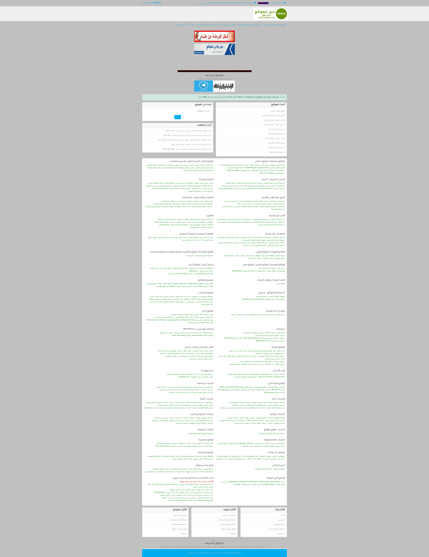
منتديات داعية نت (206, 390)
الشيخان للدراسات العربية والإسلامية (232, 189)
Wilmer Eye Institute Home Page (232, 387)
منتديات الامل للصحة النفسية (169, 405)
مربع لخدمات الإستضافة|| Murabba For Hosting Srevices (263, 299)
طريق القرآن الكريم (278, 111)
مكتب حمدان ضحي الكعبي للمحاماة (180, 165)
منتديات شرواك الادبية (276, 403)
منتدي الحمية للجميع (176, 408)
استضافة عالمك (262, 297)
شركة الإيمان (208, 469)
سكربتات (280, 329)
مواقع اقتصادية (206, 452)
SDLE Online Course (162, 446)
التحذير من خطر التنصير (231, 207)
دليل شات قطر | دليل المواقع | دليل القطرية (203, 553)
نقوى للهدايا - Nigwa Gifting (275, 485)
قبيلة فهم (209, 472)
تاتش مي (281, 520)
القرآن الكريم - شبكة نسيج (275, 139)
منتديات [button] (192, 25)
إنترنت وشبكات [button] (229, 25)
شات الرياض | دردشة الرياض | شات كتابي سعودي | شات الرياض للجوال (186, 495)
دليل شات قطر (278, 3)
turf (202, 240)
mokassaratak (264, 482)
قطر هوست (160, 287)
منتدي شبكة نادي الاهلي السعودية (251, 421)
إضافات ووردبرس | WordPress (198, 329)
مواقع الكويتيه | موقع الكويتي (270, 252)
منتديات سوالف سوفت (204, 418)
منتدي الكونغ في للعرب (276, 423)
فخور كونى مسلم (229, 515)
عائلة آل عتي (159, 472)
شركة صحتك (273, 387)
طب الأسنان (279, 371)
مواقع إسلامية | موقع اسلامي (269, 161)
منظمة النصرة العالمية (250, 207)
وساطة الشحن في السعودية (202, 297)
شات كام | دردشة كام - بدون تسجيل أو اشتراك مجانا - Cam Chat (187, 136)
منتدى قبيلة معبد (196, 469)
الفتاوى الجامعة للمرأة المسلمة (170, 220)
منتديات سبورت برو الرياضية (245, 423)
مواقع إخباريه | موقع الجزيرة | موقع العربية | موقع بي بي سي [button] (223, 3)
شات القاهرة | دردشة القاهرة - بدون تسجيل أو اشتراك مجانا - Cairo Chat (184, 140)
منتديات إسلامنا (175, 393)
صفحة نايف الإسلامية (160, 189)
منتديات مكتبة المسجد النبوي (171, 390)
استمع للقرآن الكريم (277, 152)
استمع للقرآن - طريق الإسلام (274, 125)
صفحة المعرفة (265, 456)
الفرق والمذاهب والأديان (273, 198)
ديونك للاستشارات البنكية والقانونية (161, 456)
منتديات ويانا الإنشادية (191, 390)
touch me (259, 354)
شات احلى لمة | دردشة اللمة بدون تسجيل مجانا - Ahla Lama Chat (187, 149)
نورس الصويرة (208, 320)
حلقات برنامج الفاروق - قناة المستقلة (271, 243)
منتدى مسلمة (198, 387)
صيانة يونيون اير (279, 525)
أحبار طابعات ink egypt (242, 485)
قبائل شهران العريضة (161, 469)
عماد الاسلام (208, 171)
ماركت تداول (187, 459)
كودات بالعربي (192, 287)
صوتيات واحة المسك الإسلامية (254, 240)
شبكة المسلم (152, 165)
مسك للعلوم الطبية (228, 525)
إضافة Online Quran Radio (181, 336)
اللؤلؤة (271, 256)
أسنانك (282, 374)
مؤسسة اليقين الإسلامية (171, 207)
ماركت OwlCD (203, 287)
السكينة (210, 220)
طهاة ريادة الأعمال (163, 444)
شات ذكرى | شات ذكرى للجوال (240, 351)
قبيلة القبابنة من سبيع (195, 472)
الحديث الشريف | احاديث (273, 179)
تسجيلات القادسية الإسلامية (202, 207)
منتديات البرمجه (206, 430)
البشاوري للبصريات (260, 387)
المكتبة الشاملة (244, 220)
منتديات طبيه (207, 399)
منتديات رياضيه (277, 414)
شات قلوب (200, 490)
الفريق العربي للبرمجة (160, 421)
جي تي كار (224, 482)
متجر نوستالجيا (193, 323)
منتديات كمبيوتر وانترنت (202, 414)
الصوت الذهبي (186, 204)
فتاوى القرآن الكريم (161, 222)
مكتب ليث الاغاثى (155, 302)
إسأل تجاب (280, 268)
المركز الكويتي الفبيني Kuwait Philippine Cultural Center (265, 168)
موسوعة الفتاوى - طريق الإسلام (201, 228)
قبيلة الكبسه (181, 472)
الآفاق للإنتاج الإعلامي (153, 207)
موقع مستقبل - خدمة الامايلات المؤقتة (198, 299)
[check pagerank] (214, 541)
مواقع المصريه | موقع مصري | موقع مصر (264, 265)
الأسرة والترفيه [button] (215, 25)
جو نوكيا (233, 534)
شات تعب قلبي (204, 79)
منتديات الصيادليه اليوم (195, 403)
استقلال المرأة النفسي (276, 529)
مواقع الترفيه (278, 347)
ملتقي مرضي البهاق (205, 405)
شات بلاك (243, 547)
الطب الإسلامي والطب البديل (199, 347)
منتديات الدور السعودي (264, 418)
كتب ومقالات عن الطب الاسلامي (177, 356)
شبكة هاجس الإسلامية (227, 520)
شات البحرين (227, 79)
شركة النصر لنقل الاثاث (266, 268)
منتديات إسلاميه (205, 383)
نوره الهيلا (248, 387)
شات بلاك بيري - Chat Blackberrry (166, 493)
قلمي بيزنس (197, 459)
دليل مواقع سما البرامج (237, 459)
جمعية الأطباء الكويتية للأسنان (245, 377)
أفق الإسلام (230, 183)
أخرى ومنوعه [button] (181, 25)
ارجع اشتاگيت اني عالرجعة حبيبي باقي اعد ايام (268, 364)
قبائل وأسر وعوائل (204, 465)
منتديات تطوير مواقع (274, 430)
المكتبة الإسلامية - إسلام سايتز (229, 222)
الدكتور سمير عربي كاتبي (204, 374)
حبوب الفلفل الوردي (196, 238)
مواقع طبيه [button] (202, 25)
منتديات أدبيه (278, 399)
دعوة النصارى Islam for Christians (272, 173)
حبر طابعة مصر (207, 305)
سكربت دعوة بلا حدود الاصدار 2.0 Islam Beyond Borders (264, 338)
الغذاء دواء (162, 351)
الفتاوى (210, 216)
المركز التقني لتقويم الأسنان (259, 374)
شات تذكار (196, 240)
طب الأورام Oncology (225, 390)
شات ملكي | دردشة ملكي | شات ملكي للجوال (196, 493)
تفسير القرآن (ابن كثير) (276, 129)
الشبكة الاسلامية (278, 209)
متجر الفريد (258, 446)
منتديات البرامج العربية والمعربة (201, 423)
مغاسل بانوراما (268, 446)
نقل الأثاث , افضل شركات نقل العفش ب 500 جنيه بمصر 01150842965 (258, 271)
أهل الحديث (243, 186)
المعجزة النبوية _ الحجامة (169, 354)
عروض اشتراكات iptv (277, 362)
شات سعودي (203, 547)
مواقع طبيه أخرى (276, 383)
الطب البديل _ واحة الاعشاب (202, 351)
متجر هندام (264, 165)
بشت (282, 482)
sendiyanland (233, 482)
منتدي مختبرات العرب (177, 403)
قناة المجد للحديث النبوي (275, 186)
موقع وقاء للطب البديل (204, 354)
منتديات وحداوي (233, 418)
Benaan (210, 456)
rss (152, 3)
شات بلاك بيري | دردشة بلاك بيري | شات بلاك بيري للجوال (181, 333)
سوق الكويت (280, 256)
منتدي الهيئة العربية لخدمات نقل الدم (199, 408)
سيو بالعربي (190, 302)
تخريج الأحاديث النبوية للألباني (274, 183)
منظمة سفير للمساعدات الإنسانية (200, 256)
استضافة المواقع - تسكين (271, 293)
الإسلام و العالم (279, 204)
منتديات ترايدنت (175, 418)
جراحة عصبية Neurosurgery (274, 393)
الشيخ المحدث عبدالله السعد (180, 189)
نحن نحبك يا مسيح (232, 201)
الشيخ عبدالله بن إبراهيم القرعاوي (200, 186)
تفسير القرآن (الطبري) (276, 134)
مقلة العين (209, 403)
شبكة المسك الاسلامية (183, 387)
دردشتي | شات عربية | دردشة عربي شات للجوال (179, 498)
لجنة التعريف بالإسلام (236, 168)
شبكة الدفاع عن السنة (263, 204)
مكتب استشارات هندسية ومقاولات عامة (191, 456)
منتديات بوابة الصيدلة (189, 405)
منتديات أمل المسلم (189, 393)
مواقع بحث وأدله (276, 452)
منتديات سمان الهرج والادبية (239, 403)
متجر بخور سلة (164, 238)
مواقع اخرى (208, 311)
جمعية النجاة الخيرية (277, 171)
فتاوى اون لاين (195, 225)
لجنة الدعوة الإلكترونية (260, 171)
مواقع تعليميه (206, 440)
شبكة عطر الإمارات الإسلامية (228, 238)
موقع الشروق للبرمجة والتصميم (200, 434)
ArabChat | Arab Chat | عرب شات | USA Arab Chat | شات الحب (190, 274)
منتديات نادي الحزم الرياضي (275, 421)
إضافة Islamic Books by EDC (202, 336)
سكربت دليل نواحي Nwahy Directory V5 (270, 341)
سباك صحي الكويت (247, 256)
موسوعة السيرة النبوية (256, 186)
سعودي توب (191, 547)
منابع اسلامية (279, 225)
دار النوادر (281, 222)
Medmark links (184, 377)
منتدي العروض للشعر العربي (256, 405)
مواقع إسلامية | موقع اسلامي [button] (275, 25)
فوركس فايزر (177, 459)
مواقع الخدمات (206, 293)
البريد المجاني (278, 465)
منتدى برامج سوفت (176, 421)
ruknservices (253, 482)
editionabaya (275, 482)
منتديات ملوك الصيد (247, 418)
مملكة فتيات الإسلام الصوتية (251, 238)
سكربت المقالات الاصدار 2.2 (253, 333)
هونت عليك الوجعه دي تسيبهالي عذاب (253, 362)
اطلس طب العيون (263, 390)
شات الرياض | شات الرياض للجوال (182, 490)
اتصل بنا (251, 3)
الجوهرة (258, 256)
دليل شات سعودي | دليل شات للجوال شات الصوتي (265, 459)
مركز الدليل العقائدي (277, 165)
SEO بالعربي (208, 284)
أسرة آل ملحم (170, 472)
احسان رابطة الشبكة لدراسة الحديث (248, 183)
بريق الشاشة (269, 444)
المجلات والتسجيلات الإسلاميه (198, 198)
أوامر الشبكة (151, 284)
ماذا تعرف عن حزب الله (245, 204)
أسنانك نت (274, 374)
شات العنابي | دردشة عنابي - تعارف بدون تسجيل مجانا (191, 145)
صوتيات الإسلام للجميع (276, 240)
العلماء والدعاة (206, 179)
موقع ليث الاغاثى (278, 456)
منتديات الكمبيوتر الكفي (204, 421)
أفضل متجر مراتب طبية (159, 297)
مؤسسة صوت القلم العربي (227, 220)
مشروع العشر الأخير (265, 225)
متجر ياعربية (208, 238)
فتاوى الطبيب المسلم (177, 222)
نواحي (278, 284)
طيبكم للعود (254, 165)
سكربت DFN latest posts (233, 338)
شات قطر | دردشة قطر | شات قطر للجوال (195, 482)
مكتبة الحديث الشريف (229, 186)
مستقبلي (174, 444)
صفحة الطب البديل (187, 354)
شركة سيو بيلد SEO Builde (176, 287)
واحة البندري (259, 444)
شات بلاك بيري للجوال (230, 547)
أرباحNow (182, 444)
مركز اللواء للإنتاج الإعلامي (162, 204)
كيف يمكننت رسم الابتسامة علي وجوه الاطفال (165, 299)
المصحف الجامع (207, 168)
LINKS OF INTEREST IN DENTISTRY (271, 377)
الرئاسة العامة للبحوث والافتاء (194, 220)
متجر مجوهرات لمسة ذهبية (274, 354)
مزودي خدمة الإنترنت (275, 311)
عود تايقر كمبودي (257, 485)
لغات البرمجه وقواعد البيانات (271, 280)
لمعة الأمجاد (280, 444)
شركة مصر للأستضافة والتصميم (272, 434)
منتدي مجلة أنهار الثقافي (275, 408)
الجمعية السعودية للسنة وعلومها (260, 189)
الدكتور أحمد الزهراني (179, 186)
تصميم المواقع (206, 280)
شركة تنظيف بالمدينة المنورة (174, 302)
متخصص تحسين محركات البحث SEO (199, 317)
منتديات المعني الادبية (276, 405)
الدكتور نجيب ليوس (187, 374)
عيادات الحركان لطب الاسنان (237, 374)
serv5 (282, 284)
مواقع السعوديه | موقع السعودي (196, 234)
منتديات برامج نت (188, 418)
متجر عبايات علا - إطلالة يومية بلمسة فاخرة (268, 351)
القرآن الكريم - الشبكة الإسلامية (273, 116)
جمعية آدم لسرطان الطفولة (244, 390)
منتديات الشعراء (238, 405)
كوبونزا (155, 238)
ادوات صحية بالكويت (231, 256)
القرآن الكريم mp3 (153, 168)
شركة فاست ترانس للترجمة (202, 446)
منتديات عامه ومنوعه (274, 440)
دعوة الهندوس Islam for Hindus (239, 171)
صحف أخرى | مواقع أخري (201, 265)
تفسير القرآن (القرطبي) (276, 143)
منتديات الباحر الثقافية (256, 408)
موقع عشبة (171, 351)
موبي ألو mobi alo (206, 323)
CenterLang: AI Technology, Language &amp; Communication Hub (170, 320)
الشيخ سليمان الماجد (156, 183)
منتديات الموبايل (182, 423)
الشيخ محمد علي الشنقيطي (202, 189)
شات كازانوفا (181, 547)
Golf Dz (200, 444)
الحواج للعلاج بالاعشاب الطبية (201, 356)
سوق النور (176, 204)
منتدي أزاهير (224, 408)
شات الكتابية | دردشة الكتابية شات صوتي (193, 478)
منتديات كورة (261, 423)
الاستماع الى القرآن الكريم (203, 165)
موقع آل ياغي (149, 472)
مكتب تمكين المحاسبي (179, 238)
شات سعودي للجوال (205, 498)
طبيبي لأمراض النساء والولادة (202, 377)
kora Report (208, 268)
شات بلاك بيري (262, 547)
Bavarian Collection (247, 444)
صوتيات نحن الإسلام (248, 243)
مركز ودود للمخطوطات (260, 220)
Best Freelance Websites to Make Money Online (185, 284)
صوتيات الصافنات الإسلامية (274, 238)
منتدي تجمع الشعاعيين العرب (156, 403)
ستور (150, 238)
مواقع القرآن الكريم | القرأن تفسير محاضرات (191, 161)
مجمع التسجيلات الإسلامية (202, 204)
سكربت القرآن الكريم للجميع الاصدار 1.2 (234, 165)
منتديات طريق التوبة (205, 393)
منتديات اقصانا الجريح (165, 387)
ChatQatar (146, 3)
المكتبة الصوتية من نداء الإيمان (254, 246)
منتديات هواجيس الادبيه (239, 408)
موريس (282, 387)
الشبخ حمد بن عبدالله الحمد (175, 183)
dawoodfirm (243, 482)
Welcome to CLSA (278, 390)
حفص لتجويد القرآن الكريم (193, 171)
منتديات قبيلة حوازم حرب (179, 469)
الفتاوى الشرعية (207, 225)
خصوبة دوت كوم (173, 374)
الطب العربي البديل (184, 351)
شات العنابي (216, 79)
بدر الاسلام (162, 165)
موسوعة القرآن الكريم (169, 168)
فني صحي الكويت (268, 258)
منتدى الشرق (190, 421)
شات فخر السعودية (168, 547)
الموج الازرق (280, 258)
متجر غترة (281, 534)
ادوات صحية (280, 446)
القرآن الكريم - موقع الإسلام (274, 120)
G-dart (165, 284)
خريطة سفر (187, 240)
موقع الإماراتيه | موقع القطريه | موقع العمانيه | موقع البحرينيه (182, 252)
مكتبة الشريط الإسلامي (276, 246)
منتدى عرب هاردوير (161, 418)
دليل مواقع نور (221, 459)
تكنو (263, 256)
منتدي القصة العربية (259, 403)
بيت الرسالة (186, 207)
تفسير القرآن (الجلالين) (276, 148)
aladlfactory (193, 271)
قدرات (194, 444)
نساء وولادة (207, 371)
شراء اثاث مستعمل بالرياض (179, 297)
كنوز (267, 256)
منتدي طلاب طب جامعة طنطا (155, 408)
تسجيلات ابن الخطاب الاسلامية (174, 201)
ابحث (178, 117)
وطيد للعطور (235, 364)
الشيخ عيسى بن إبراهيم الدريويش (200, 191)
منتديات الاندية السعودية (228, 421)
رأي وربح (199, 320)
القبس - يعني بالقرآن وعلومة (189, 168)
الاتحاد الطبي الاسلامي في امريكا (201, 359)
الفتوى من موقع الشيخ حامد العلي (200, 222)
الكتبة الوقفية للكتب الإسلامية (253, 222)
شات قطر (252, 547)
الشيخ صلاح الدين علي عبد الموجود (158, 186)
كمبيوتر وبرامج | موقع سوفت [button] (249, 25)
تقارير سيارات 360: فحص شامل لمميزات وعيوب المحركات (191, 315)
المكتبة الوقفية (271, 222)
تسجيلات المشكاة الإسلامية (229, 243)
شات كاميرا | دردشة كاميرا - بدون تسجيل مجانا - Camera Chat (188, 131)
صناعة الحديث (279, 189)
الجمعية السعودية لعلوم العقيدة (272, 207)
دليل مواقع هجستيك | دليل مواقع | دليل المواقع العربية (238, 456)
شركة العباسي (222, 444)
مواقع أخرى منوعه (276, 478)
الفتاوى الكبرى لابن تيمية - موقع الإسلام (174, 225)
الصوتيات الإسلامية (275, 234)
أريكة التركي (209, 240)
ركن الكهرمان (245, 364)
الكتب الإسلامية (277, 216)
